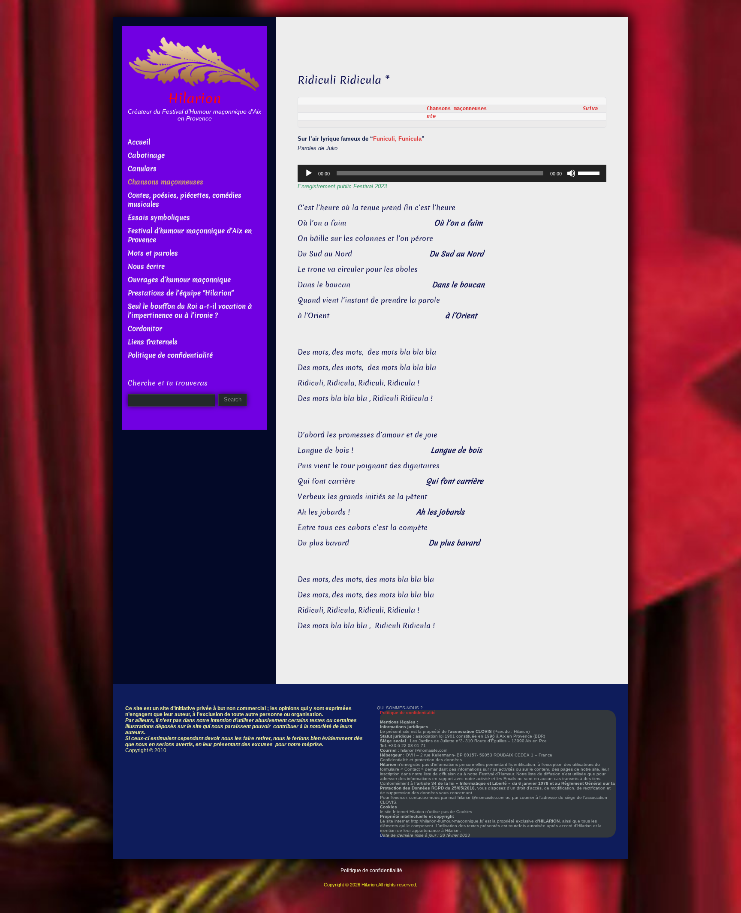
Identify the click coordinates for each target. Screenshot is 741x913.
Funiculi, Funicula (397, 139)
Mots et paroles (153, 253)
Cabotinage (146, 155)
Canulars (142, 168)
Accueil (139, 142)
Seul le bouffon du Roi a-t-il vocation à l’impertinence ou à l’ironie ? (190, 311)
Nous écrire (146, 266)
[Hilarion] (194, 63)
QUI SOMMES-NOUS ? (400, 707)
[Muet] (571, 173)
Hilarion (194, 98)
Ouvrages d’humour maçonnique (179, 279)
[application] (452, 173)
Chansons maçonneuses (505, 108)
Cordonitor (145, 328)
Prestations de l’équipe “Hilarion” (181, 293)
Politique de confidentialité (170, 355)
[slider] (590, 172)
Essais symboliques (159, 217)
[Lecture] (308, 173)
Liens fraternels (153, 342)
